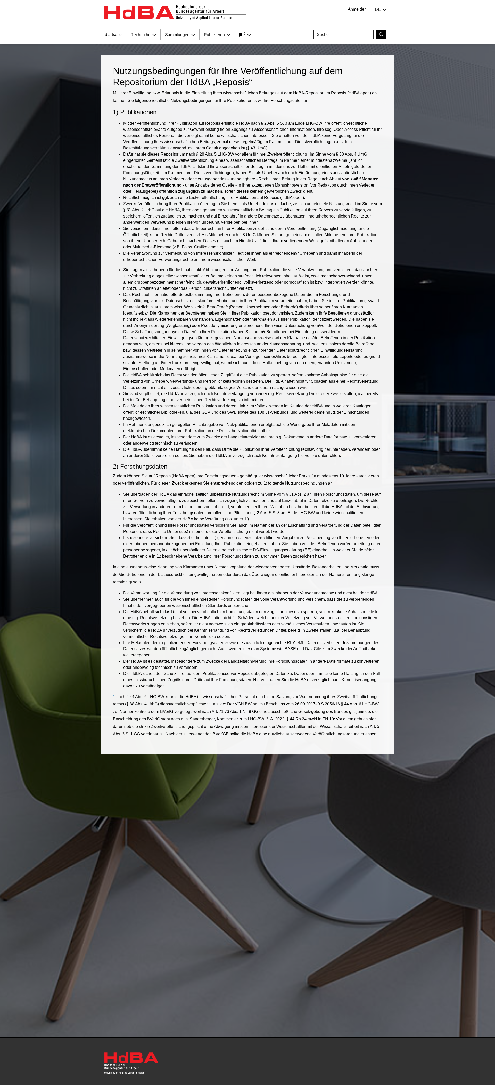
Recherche (140, 35)
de (378, 9)
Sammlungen (177, 35)
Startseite (113, 34)
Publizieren (214, 35)
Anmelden (357, 9)
